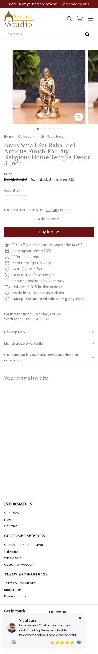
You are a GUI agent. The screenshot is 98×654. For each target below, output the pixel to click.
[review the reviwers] (14, 642)
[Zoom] (78, 117)
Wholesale (12, 558)
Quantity (12, 190)
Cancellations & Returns (23, 544)
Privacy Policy (15, 596)
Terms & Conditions (20, 583)
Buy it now (49, 232)
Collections (27, 137)
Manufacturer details (23, 343)
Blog (7, 519)
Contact (10, 526)
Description (14, 331)
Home (9, 137)
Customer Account (19, 564)
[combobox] (49, 34)
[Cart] (79, 18)
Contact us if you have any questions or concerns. (41, 357)
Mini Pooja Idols (52, 137)
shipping (52, 210)
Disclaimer (12, 589)
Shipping (11, 551)
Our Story (11, 513)
